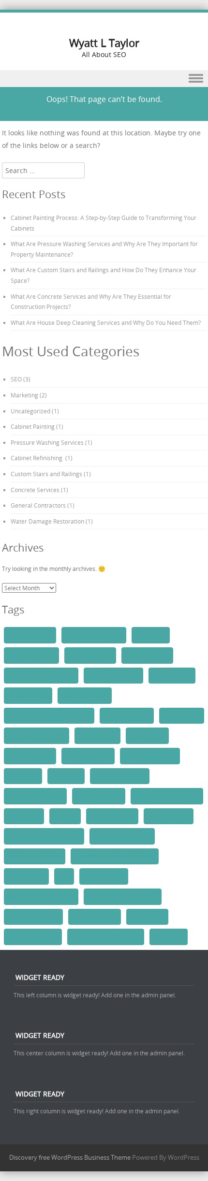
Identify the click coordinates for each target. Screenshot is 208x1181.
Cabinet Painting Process (41, 675)
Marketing (24, 395)
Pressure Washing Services (47, 442)
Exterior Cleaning (88, 755)
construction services (36, 735)
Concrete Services (35, 490)
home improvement (119, 776)
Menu (104, 78)
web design (168, 936)
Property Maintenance (122, 835)
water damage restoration (106, 936)
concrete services (126, 715)
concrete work (181, 715)
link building (24, 816)
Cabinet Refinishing (37, 458)
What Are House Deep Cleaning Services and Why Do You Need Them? (106, 322)
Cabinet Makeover (31, 655)
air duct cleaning (30, 634)
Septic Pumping (104, 876)
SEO (16, 379)
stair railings (147, 916)
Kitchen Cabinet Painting (167, 795)
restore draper (26, 876)
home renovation (98, 795)
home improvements (35, 795)
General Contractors (38, 505)
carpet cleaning (28, 695)
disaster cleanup (30, 755)
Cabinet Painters (90, 655)
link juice (65, 816)
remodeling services (34, 856)
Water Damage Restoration (47, 521)
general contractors (150, 755)
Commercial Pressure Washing (49, 715)
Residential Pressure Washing (114, 856)
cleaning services (84, 695)
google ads (23, 776)
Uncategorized (30, 411)
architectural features (94, 634)
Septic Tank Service (33, 916)
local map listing (112, 816)
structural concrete (33, 936)
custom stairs (97, 735)
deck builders (147, 735)
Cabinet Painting (33, 426)
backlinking (150, 634)
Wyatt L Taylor (104, 43)
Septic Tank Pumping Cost (122, 896)
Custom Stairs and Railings (46, 474)
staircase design (95, 916)
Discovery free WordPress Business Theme (70, 1157)
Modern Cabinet (168, 816)
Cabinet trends (172, 675)
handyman (66, 776)
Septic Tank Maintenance (41, 896)
